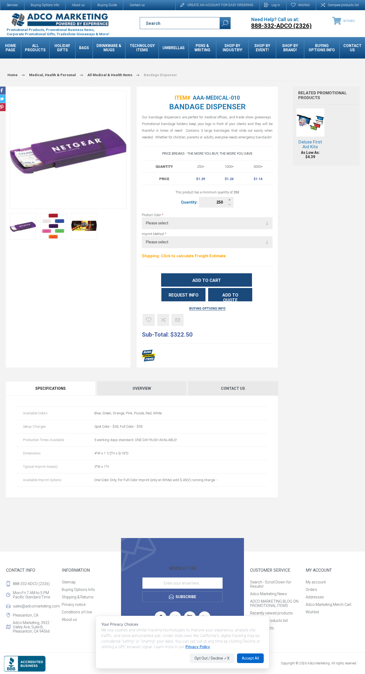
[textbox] (175, 23)
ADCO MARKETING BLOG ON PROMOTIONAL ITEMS (274, 603)
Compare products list (343, 5)
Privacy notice (74, 604)
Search (225, 23)
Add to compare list (163, 320)
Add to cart (206, 280)
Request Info (184, 295)
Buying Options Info (45, 5)
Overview (142, 388)
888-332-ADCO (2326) (31, 584)
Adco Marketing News (268, 594)
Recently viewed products (271, 613)
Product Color (152, 215)
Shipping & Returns (78, 597)
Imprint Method (153, 234)
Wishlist (312, 612)
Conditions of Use (77, 612)
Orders (311, 589)
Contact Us (233, 388)
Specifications (50, 388)
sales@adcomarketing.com (36, 606)
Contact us (137, 5)
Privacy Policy (197, 646)
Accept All (250, 658)
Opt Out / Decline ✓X (212, 658)
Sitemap (69, 582)
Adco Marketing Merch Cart (328, 604)
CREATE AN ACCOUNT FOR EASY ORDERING (220, 5)
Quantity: (190, 202)
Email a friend (178, 320)
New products (262, 628)
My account (316, 582)
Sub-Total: (155, 334)
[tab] (50, 388)
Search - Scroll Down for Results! (270, 584)
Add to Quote (230, 297)
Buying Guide (107, 5)
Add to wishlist (149, 320)
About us (78, 5)
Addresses (315, 597)
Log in (275, 5)
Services (12, 5)
